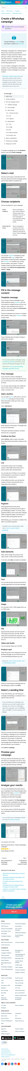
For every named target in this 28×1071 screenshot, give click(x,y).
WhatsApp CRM (19, 958)
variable (18, 315)
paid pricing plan (15, 819)
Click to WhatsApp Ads (7, 969)
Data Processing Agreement (8, 1055)
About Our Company (8, 1003)
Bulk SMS (3, 993)
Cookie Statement (5, 1051)
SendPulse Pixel (19, 980)
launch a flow (5, 399)
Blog (2, 1023)
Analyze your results (11, 143)
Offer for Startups (19, 1031)
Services (4, 975)
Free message (11, 107)
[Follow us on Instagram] (15, 1064)
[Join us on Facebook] (2, 1064)
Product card (12, 135)
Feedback (3, 1008)
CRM (2, 983)
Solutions (5, 940)
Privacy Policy (4, 1049)
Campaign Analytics (6, 936)
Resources (5, 1011)
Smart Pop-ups (19, 978)
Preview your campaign (12, 141)
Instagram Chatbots (6, 953)
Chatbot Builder (5, 950)
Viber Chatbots (19, 967)
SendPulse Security (6, 1053)
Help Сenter (4, 1016)
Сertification (4, 1031)
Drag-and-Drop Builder (7, 928)
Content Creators (19, 942)
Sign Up (18, 2)
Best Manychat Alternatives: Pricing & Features (14, 874)
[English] (22, 2)
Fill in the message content (12, 102)
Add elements (11, 121)
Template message (12, 104)
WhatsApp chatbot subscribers (11, 76)
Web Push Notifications (4, 998)
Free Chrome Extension (18, 929)
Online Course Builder (6, 978)
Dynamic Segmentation (21, 995)
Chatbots (4, 948)
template (17, 302)
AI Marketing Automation (18, 998)
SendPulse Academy (6, 1013)
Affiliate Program (5, 1034)
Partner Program (19, 1029)
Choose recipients (10, 99)
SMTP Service (4, 926)
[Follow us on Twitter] (5, 1064)
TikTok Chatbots (5, 955)
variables (6, 261)
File (10, 129)
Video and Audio (13, 132)
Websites (3, 988)
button (12, 397)
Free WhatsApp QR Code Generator (20, 955)
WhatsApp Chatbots (6, 958)
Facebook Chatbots (20, 970)
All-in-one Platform (20, 993)
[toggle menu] (26, 2)
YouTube (21, 44)
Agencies (3, 1029)
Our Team (3, 1005)
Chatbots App (18, 965)
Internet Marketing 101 (6, 1021)
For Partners (6, 1026)
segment (11, 255)
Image (10, 127)
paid (15, 27)
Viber (2, 995)
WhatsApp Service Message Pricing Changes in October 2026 (13, 886)
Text (10, 124)
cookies (17, 42)
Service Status (5, 1018)
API (16, 1016)
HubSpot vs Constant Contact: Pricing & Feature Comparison (14, 890)
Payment (11, 118)
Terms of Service (5, 1057)
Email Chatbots (5, 960)
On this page (7, 93)
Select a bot (9, 96)
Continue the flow (13, 113)
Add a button (11, 110)
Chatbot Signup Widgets (19, 961)
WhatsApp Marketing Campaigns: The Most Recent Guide (13, 878)
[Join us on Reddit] (19, 1064)
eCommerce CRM (5, 985)
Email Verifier (18, 926)
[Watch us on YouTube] (9, 1064)
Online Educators (5, 945)
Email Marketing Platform (19, 936)
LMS (2, 980)
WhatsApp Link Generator (19, 951)
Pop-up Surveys (19, 983)
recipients (16, 793)
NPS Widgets (18, 985)
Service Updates (19, 1005)
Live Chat (17, 988)
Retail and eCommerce (7, 942)
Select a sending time (11, 138)
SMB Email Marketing (20, 932)
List (10, 116)
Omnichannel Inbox (20, 990)
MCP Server (18, 1018)
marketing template (9, 362)
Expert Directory (19, 1021)
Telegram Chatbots (20, 972)
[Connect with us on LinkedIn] (12, 1064)
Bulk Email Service (5, 923)
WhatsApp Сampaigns (6, 967)
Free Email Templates (20, 923)
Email (3, 921)
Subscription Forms (6, 931)
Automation (4, 933)
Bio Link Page (4, 990)
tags (13, 257)
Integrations (18, 1013)
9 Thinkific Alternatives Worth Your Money (13, 882)
